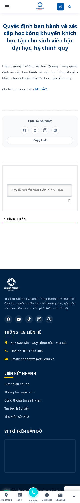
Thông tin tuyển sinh (20, 392)
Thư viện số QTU (16, 416)
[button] (7, 7)
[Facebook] (8, 319)
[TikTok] (29, 319)
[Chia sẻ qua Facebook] (25, 130)
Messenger (47, 499)
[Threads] (49, 319)
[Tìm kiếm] (69, 7)
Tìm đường (6, 499)
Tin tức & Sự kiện (17, 408)
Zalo (20, 499)
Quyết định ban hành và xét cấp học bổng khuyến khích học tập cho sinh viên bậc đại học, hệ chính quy (40, 36)
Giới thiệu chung (17, 384)
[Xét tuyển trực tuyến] (60, 7)
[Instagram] (39, 319)
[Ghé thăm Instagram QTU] (45, 130)
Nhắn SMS (60, 499)
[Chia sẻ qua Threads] (55, 130)
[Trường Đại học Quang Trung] (11, 286)
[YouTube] (19, 319)
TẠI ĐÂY (41, 89)
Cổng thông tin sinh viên (22, 400)
